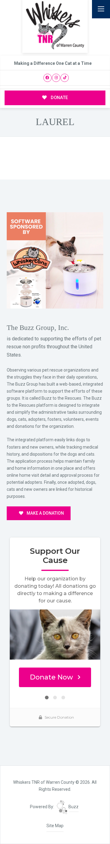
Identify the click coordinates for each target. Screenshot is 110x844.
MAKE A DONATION (45, 513)
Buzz (73, 806)
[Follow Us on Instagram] (56, 78)
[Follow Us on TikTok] (65, 78)
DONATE (59, 97)
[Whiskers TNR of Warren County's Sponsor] (55, 259)
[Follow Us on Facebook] (47, 78)
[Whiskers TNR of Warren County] (55, 25)
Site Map (55, 825)
